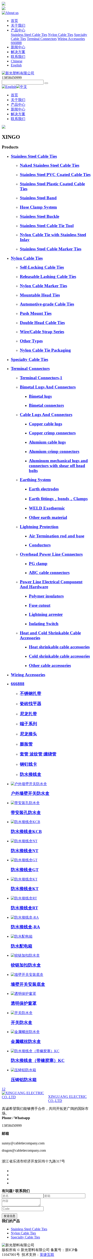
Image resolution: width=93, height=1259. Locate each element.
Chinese (16, 61)
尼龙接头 (28, 734)
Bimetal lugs (40, 396)
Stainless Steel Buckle (39, 216)
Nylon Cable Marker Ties (43, 285)
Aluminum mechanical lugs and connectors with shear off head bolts (58, 465)
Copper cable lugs (45, 423)
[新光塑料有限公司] (18, 73)
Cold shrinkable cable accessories (59, 656)
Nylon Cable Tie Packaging (45, 350)
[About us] (10, 13)
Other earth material (48, 517)
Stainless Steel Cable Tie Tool (47, 225)
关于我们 (18, 25)
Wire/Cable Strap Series (42, 331)
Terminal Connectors (42, 39)
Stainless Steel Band (38, 197)
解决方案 (18, 52)
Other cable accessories (50, 665)
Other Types (31, 341)
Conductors (40, 545)
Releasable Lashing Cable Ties (48, 276)
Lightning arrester (46, 614)
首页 (14, 21)
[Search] (46, 83)
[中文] (21, 87)
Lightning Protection (39, 526)
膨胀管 (26, 744)
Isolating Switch (43, 623)
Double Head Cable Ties (42, 322)
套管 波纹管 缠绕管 (38, 754)
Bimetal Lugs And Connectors (48, 387)
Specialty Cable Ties (29, 359)
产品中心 (18, 30)
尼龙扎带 (28, 713)
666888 (16, 43)
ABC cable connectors (49, 572)
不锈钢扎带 (30, 693)
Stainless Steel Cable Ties (29, 35)
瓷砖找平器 (30, 703)
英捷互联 (47, 1255)
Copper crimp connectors (52, 433)
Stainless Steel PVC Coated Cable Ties (55, 174)
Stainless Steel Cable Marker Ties (50, 249)
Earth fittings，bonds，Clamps (58, 498)
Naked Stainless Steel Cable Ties (49, 165)
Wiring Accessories (71, 39)
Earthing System (35, 479)
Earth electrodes (44, 489)
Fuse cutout (39, 605)
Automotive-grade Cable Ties (47, 304)
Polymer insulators (46, 596)
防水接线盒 (30, 774)
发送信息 (9, 1216)
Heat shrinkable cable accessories (59, 647)
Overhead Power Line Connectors (51, 554)
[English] (9, 87)
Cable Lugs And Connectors (46, 414)
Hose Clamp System (38, 207)
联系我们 (18, 57)
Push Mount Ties (35, 313)
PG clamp (38, 563)
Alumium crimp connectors (54, 451)
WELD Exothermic (47, 508)
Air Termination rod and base (56, 536)
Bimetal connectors (46, 405)
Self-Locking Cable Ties (42, 267)
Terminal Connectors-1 (41, 377)
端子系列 (28, 723)
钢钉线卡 (28, 764)
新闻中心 (18, 47)
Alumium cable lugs (47, 442)
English (16, 65)
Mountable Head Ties (40, 295)
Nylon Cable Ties (60, 35)
